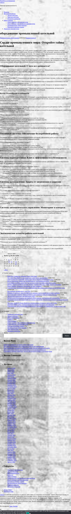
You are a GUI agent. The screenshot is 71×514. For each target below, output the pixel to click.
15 (16, 262)
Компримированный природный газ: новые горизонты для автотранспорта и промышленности (37, 299)
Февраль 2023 (11, 438)
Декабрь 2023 (11, 422)
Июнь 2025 (10, 392)
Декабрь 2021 (11, 455)
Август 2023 (11, 428)
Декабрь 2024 (11, 402)
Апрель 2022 (11, 452)
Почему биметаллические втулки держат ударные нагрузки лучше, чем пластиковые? (34, 284)
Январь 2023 (11, 440)
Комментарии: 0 (31, 38)
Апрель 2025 (11, 395)
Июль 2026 (10, 370)
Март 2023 (10, 437)
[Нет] (30, 513)
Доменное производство (15, 314)
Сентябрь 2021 (12, 460)
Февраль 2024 (11, 418)
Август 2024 (11, 408)
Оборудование (12, 321)
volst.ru (2, 2)
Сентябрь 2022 (12, 447)
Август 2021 (11, 462)
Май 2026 (10, 373)
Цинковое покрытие (13, 331)
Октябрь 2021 (11, 459)
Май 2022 (10, 450)
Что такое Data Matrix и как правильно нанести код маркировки (27, 278)
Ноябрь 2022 (11, 443)
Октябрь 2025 (11, 385)
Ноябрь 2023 (11, 423)
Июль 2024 (10, 410)
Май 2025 (10, 393)
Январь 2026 (11, 380)
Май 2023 (10, 433)
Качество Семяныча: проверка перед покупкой (22, 276)
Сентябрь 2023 (12, 427)
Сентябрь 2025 (12, 387)
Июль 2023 (10, 430)
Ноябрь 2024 (11, 403)
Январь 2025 (11, 400)
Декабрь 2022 (11, 442)
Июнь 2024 (10, 412)
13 (11, 262)
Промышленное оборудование (9, 38)
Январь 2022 (11, 454)
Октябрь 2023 (11, 425)
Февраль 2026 (11, 378)
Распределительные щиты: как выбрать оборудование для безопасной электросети (33, 298)
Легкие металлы (12, 316)
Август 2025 (11, 388)
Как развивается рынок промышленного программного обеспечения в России (32, 294)
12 (9, 262)
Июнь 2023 (10, 432)
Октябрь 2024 (11, 405)
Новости (10, 319)
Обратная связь (8, 491)
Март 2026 (10, 376)
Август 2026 (11, 368)
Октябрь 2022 (11, 445)
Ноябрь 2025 (11, 383)
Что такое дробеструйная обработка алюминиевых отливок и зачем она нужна (32, 303)
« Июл (6, 270)
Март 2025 (10, 397)
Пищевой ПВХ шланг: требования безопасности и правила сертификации (30, 304)
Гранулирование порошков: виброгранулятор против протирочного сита (30, 279)
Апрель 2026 (11, 375)
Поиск (6, 333)
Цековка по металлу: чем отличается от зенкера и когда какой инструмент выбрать (33, 293)
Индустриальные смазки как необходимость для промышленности (28, 281)
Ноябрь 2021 (11, 457)
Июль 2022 (10, 448)
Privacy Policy (8, 490)
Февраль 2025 (11, 398)
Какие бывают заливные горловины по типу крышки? (24, 286)
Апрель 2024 (11, 415)
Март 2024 (10, 417)
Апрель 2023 (11, 435)
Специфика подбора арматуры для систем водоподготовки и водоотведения (31, 283)
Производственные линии (15, 326)
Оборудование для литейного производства (21, 323)
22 (16, 264)
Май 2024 (10, 413)
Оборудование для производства (17, 324)
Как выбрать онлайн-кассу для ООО (18, 291)
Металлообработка (13, 318)
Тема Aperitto (13, 506)
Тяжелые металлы (13, 329)
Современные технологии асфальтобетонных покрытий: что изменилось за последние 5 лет (36, 306)
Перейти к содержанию (7, 1)
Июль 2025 (10, 390)
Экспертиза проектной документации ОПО (21, 296)
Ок (27, 513)
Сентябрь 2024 (12, 407)
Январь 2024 (11, 420)
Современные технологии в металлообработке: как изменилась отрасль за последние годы (36, 288)
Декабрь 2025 (11, 381)
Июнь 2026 (10, 371)
